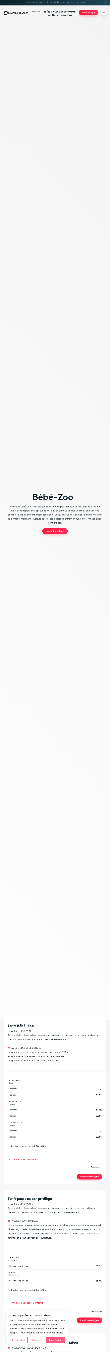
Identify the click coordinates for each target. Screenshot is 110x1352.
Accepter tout (55, 1340)
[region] (37, 1328)
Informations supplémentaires (27, 1302)
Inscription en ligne (55, 531)
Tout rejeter (37, 1340)
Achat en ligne (88, 12)
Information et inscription (24, 1159)
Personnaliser (18, 1340)
